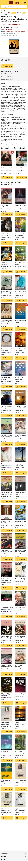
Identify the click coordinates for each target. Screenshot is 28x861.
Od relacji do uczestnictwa (5, 723)
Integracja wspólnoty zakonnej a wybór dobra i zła (7, 809)
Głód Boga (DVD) (20, 607)
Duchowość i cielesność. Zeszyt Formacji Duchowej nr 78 (6, 464)
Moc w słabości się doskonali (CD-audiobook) (6, 349)
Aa (9, 12)
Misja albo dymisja (20, 579)
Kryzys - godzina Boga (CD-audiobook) (20, 493)
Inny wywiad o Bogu (20, 320)
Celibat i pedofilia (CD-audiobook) (6, 637)
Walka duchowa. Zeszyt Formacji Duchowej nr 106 (6, 234)
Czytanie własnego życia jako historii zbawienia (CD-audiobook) (20, 206)
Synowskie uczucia (20, 780)
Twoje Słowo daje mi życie (20, 263)
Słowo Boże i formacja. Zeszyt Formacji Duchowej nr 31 (20, 752)
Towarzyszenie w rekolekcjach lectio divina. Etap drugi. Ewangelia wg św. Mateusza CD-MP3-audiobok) (7, 550)
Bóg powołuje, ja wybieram (6, 694)
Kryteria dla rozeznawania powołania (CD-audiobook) (5, 752)
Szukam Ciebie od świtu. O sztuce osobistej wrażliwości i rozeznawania (20, 378)
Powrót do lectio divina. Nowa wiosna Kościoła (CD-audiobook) (7, 665)
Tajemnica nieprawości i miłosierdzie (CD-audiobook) (6, 263)
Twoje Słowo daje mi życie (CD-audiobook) (6, 321)
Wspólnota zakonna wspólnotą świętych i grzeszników (20, 809)
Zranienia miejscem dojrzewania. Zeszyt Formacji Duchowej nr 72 (20, 522)
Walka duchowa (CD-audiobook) (6, 292)
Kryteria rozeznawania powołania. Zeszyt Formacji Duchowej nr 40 (20, 723)
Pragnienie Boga (19, 694)
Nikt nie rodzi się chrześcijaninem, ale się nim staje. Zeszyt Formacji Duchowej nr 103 (21, 234)
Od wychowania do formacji (20, 435)
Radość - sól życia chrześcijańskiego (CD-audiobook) (6, 435)
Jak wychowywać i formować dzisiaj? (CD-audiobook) (20, 550)
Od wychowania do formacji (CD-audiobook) (20, 637)
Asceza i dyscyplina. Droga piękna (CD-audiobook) (21, 407)
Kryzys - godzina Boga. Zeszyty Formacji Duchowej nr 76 (20, 464)
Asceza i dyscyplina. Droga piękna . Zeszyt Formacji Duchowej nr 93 (21, 349)
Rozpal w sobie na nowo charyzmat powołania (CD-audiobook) (6, 493)
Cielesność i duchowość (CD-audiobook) (6, 579)
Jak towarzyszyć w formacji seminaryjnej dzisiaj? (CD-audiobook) (6, 407)
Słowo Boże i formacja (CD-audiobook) (19, 665)
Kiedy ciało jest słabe (5, 780)
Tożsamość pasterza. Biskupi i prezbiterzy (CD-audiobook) (6, 206)
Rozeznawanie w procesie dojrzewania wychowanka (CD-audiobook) (6, 378)
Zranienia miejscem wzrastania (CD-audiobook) (7, 608)
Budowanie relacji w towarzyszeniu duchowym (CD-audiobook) (7, 168)
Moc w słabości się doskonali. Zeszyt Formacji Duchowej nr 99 (20, 292)
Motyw (19, 12)
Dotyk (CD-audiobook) (19, 168)
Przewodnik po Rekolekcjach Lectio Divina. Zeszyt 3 (7, 522)
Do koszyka (8, 66)
